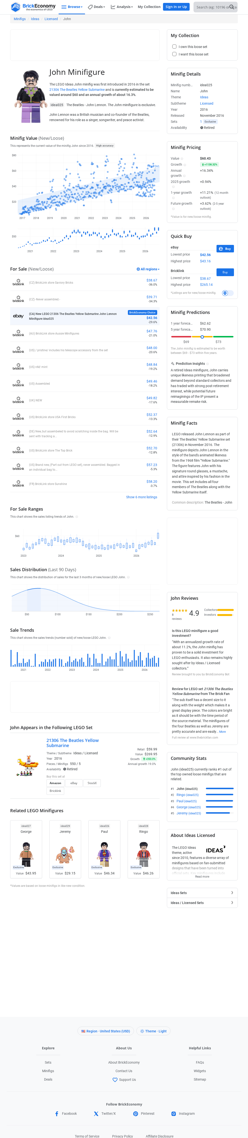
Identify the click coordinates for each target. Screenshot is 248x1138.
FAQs (200, 1062)
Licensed (51, 19)
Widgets (200, 1071)
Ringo (188, 795)
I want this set (127, 792)
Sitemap (200, 1079)
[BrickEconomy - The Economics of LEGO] (33, 7)
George (189, 807)
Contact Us (124, 1071)
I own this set (127, 785)
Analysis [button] (124, 6)
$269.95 (151, 754)
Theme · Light (156, 1031)
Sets (48, 1062)
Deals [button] (98, 6)
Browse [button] (74, 6)
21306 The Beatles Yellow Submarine (77, 90)
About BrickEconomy (124, 1062)
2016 (58, 758)
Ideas (35, 19)
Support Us (127, 1080)
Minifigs (20, 19)
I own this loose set (193, 47)
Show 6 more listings (141, 497)
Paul (187, 801)
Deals (48, 1079)
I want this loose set (194, 54)
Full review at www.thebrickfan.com (195, 737)
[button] (76, 516)
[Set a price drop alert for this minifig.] (228, 293)
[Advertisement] (101, 43)
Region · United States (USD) (108, 1031)
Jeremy (189, 813)
